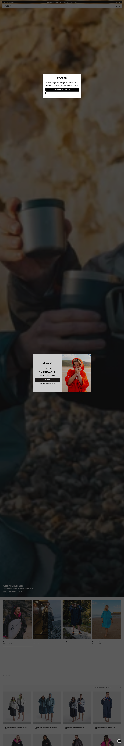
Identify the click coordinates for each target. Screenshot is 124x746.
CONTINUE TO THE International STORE (62, 89)
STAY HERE (62, 92)
